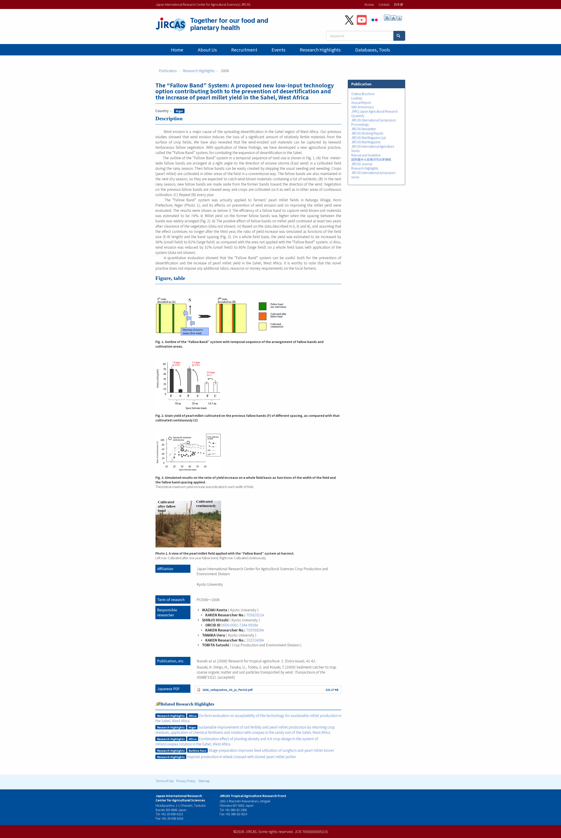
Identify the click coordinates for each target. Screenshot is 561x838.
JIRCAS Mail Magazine (366, 142)
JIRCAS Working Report (367, 133)
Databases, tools (372, 49)
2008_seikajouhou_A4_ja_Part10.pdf (227, 689)
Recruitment (244, 49)
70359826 (254, 630)
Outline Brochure (363, 94)
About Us (207, 49)
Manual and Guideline (366, 155)
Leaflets (356, 98)
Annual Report (361, 102)
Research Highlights (320, 49)
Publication (168, 70)
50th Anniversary (362, 107)
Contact (384, 4)
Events (279, 49)
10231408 (254, 640)
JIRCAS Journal (361, 164)
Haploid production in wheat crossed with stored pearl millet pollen (241, 756)
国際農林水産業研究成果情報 (371, 159)
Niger (179, 111)
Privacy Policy (185, 781)
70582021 (254, 614)
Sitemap (204, 781)
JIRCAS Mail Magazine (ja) (368, 137)
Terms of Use (165, 781)
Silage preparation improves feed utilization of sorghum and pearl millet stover (271, 750)
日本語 (398, 4)
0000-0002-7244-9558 (238, 625)
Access (369, 4)
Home (177, 49)
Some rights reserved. (276, 831)
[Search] (399, 36)
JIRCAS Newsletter (363, 129)
